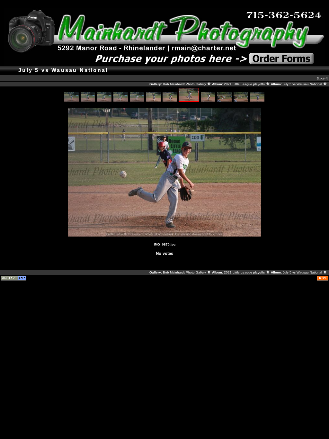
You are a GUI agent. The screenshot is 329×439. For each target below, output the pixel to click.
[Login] (322, 78)
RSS (323, 278)
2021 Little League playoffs (245, 84)
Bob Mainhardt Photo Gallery (185, 84)
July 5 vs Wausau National (303, 84)
